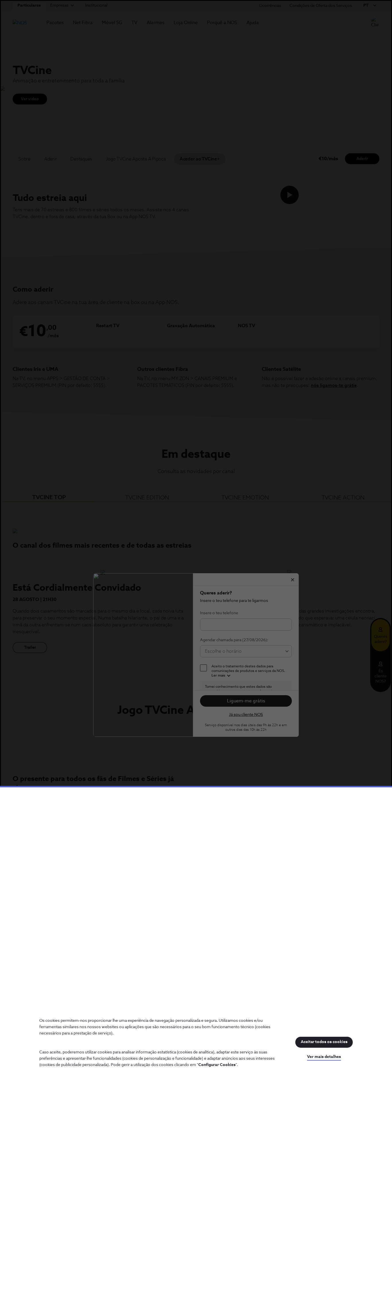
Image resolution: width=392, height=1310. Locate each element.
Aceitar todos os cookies (324, 1042)
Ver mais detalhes (324, 1057)
